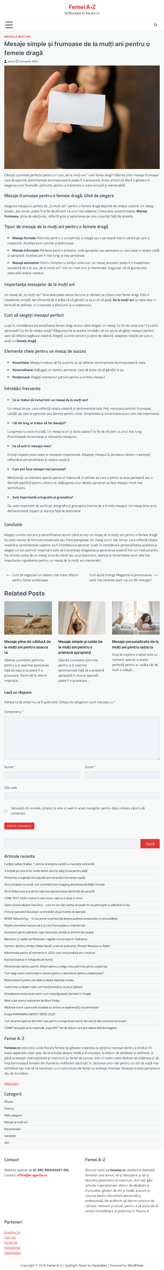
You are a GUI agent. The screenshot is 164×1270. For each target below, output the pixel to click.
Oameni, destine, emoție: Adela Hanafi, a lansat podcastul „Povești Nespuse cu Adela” (57, 946)
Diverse (9, 1108)
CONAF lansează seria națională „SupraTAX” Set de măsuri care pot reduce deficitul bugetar (60, 1027)
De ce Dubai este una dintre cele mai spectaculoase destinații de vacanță (49, 891)
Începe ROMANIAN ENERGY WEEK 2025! (29, 1014)
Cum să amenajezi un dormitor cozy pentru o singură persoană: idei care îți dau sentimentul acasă (65, 1021)
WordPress (135, 1265)
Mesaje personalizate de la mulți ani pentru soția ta (135, 644)
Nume (9, 766)
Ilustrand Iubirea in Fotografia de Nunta (28, 959)
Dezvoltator (12, 1252)
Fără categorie (13, 1115)
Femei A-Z (82, 6)
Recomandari (12, 1129)
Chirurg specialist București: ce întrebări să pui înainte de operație (45, 911)
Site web (10, 787)
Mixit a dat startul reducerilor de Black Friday (32, 1000)
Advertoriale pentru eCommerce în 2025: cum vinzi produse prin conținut (49, 952)
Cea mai (10, 1237)
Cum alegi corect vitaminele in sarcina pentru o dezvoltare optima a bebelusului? (54, 973)
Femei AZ (11, 1242)
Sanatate (10, 1135)
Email (90, 766)
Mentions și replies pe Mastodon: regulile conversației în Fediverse (45, 939)
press (11, 61)
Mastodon (11, 1083)
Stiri (6, 1142)
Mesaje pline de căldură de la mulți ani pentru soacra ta (27, 647)
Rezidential (12, 1247)
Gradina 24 (12, 1232)
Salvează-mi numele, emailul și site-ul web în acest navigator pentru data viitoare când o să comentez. (78, 810)
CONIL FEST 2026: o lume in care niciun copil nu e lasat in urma (43, 898)
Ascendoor (99, 1265)
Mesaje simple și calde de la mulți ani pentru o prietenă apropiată (80, 647)
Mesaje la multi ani (17, 36)
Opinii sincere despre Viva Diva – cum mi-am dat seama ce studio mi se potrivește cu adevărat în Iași (67, 905)
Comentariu (14, 711)
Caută (150, 843)
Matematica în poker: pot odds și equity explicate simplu (39, 980)
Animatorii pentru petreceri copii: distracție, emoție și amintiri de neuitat (49, 932)
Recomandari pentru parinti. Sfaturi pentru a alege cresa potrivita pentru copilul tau (55, 966)
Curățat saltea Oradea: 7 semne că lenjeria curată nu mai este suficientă (49, 864)
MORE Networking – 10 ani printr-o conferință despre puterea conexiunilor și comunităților (61, 918)
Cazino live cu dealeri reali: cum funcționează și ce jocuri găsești (43, 987)
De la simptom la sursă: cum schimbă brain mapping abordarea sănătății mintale (54, 884)
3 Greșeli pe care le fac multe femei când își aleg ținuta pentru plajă (45, 870)
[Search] (155, 25)
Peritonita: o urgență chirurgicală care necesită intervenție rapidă (44, 877)
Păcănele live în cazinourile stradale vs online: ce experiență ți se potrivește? (51, 1007)
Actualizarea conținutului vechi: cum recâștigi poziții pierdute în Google (47, 993)
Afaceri (8, 1101)
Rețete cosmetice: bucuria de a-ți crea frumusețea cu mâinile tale (44, 925)
